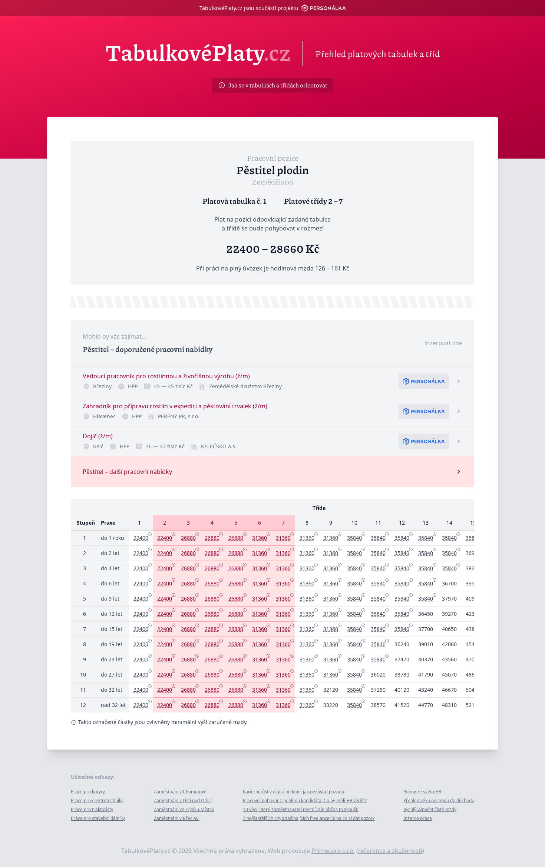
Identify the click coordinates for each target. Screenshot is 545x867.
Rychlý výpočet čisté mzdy (429, 809)
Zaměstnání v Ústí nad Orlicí (183, 800)
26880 (188, 537)
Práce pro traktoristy (92, 809)
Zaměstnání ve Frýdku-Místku (184, 809)
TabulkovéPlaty (198, 53)
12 (402, 522)
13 (426, 522)
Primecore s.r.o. (333, 851)
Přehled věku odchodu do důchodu (438, 800)
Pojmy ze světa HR (422, 791)
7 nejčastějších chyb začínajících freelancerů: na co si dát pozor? (308, 818)
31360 (259, 537)
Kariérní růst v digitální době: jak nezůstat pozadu (293, 791)
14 (449, 522)
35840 (354, 537)
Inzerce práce (417, 818)
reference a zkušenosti (390, 851)
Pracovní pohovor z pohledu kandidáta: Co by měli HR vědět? (305, 800)
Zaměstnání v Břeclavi (176, 818)
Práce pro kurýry (88, 791)
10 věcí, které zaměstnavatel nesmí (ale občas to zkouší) (301, 809)
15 (473, 522)
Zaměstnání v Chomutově (180, 791)
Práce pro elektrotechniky (97, 800)
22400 (140, 537)
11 (378, 522)
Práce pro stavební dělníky (98, 818)
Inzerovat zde (443, 343)
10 (354, 522)
